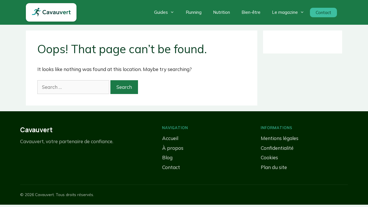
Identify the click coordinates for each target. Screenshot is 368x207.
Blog (167, 157)
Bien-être (250, 12)
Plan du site (274, 167)
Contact (323, 12)
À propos (172, 148)
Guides (161, 12)
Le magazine (285, 12)
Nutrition (221, 12)
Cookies (269, 157)
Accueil (170, 138)
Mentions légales (279, 138)
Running (194, 12)
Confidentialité (277, 148)
